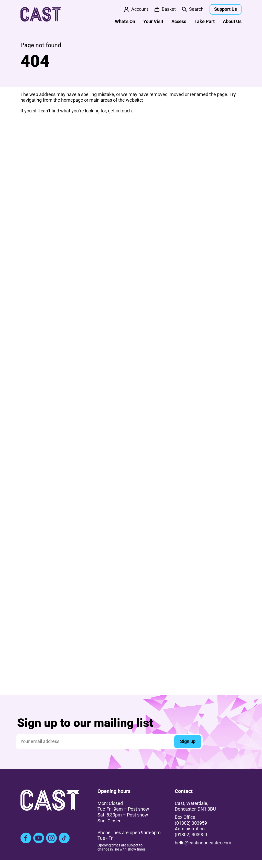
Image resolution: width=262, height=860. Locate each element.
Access (178, 21)
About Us (232, 21)
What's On (125, 21)
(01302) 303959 (191, 823)
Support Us (225, 9)
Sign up (187, 741)
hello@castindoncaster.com (203, 842)
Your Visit (153, 21)
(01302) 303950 (191, 834)
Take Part (204, 21)
